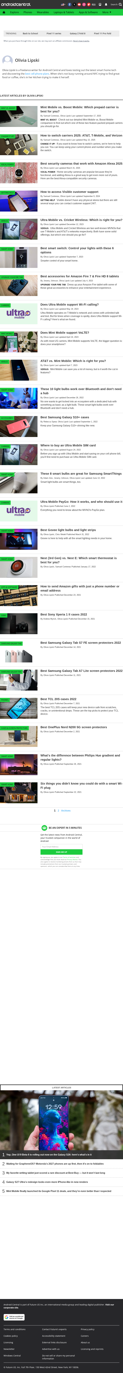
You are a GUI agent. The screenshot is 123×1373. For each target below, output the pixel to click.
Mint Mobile (7, 333)
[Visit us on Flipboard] (89, 4)
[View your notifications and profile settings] (106, 4)
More (105, 12)
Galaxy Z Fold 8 (77, 33)
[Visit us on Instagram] (84, 4)
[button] (116, 4)
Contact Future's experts (54, 1329)
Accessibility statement (53, 1335)
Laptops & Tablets (64, 12)
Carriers (5, 305)
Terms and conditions (15, 1329)
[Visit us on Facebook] (69, 4)
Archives (65, 811)
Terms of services (69, 857)
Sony (3, 615)
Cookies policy (11, 1335)
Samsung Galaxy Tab (11, 643)
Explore (14, 12)
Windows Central (12, 1355)
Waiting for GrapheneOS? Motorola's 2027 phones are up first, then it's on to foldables (55, 1164)
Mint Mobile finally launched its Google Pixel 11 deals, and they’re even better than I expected (58, 1191)
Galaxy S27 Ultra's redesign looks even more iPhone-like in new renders (47, 1182)
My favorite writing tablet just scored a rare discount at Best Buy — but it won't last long (55, 1173)
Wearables (43, 12)
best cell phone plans (37, 73)
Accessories (7, 418)
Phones (28, 12)
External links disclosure (54, 1342)
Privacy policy (87, 1329)
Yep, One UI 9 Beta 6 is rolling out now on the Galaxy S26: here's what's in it (49, 1154)
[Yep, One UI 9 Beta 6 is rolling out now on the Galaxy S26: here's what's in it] (61, 1124)
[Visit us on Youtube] (79, 4)
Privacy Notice (72, 859)
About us (85, 1342)
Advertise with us (51, 1349)
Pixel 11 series (54, 33)
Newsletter (9, 1349)
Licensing (8, 1342)
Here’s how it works (81, 41)
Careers (85, 1335)
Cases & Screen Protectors (14, 728)
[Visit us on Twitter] (74, 4)
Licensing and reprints (92, 1349)
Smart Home (7, 249)
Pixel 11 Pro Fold (102, 33)
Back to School (30, 33)
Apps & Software (88, 12)
